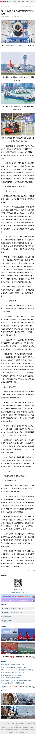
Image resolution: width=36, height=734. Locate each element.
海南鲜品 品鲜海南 (7, 621)
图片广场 (3, 690)
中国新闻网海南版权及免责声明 (18, 592)
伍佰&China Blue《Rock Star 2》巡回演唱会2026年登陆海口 (17, 670)
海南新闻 (3, 661)
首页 (10, 1)
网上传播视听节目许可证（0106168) (10, 730)
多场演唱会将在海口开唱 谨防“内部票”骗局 (12, 672)
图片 (31, 1)
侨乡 (23, 1)
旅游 (14, 1)
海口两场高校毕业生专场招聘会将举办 (11, 677)
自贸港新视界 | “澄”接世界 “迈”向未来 (12, 608)
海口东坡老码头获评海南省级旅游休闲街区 (12, 683)
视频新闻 (3, 626)
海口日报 (19, 16)
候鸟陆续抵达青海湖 (26, 716)
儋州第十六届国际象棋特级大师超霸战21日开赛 (14, 667)
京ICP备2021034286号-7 (21, 732)
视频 (27, 1)
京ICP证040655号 (24, 730)
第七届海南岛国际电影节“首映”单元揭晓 (12, 675)
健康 (18, 1)
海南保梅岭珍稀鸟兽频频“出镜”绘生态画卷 (12, 664)
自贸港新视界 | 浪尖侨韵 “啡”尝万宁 (12, 612)
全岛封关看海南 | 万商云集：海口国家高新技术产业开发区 (16, 680)
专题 (6, 6)
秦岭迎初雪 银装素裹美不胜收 (27, 702)
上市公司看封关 (6, 616)
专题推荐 (3, 604)
